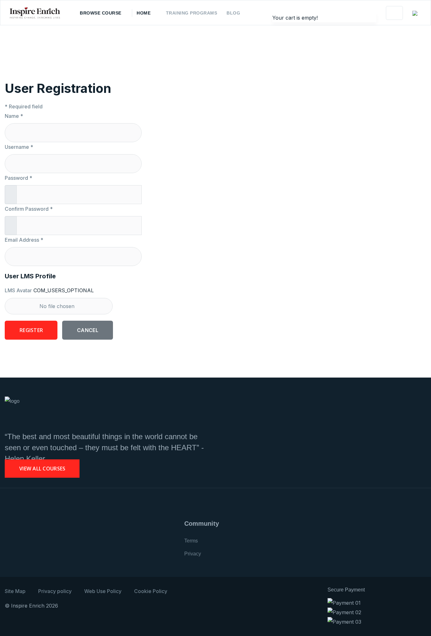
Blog (233, 12)
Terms (191, 540)
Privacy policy (55, 591)
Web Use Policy (102, 591)
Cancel (87, 330)
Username (19, 147)
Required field (24, 106)
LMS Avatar (18, 290)
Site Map (15, 591)
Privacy (192, 553)
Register (31, 330)
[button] (416, 13)
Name (14, 116)
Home (144, 12)
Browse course (100, 12)
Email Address (24, 240)
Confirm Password (29, 209)
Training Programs (191, 12)
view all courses (42, 468)
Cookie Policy (150, 591)
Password (18, 178)
